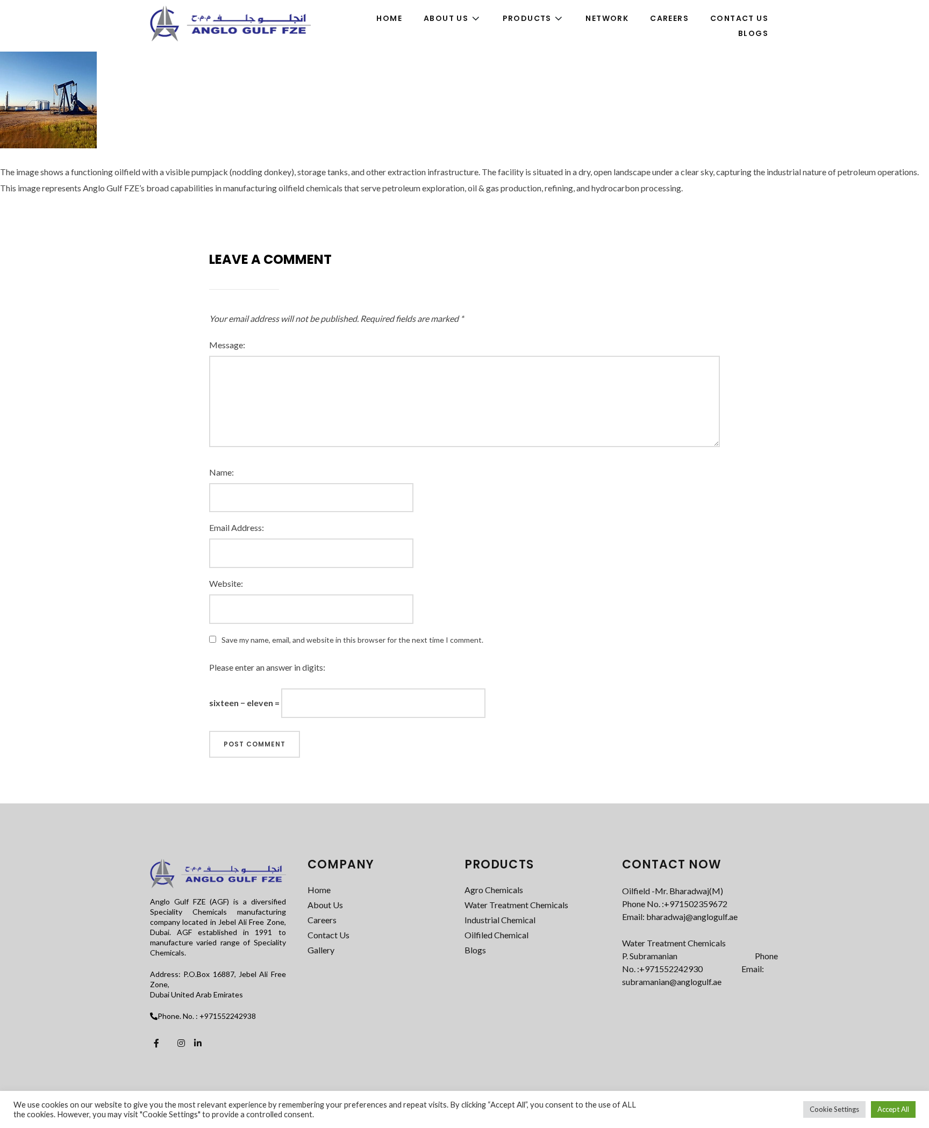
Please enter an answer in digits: (267, 667)
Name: (221, 472)
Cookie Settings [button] (834, 1109)
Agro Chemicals (493, 890)
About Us (325, 905)
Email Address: (236, 527)
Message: (227, 345)
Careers (322, 920)
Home (319, 890)
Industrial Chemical (499, 920)
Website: (226, 583)
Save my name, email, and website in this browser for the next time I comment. (352, 639)
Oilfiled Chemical (496, 935)
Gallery (321, 950)
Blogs (475, 950)
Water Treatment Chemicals (516, 905)
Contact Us (328, 935)
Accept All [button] (893, 1109)
